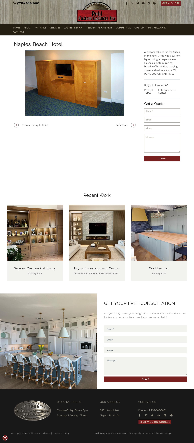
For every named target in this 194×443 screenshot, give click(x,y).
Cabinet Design (73, 27)
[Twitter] (137, 3)
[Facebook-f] (126, 3)
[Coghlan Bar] (159, 233)
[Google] (149, 3)
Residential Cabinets (99, 27)
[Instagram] (132, 3)
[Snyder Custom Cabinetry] (35, 233)
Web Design (101, 433)
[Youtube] (143, 3)
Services (54, 27)
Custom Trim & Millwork (150, 27)
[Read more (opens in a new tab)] (26, 3)
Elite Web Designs (163, 433)
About (28, 27)
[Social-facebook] (139, 415)
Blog (67, 433)
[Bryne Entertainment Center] (97, 233)
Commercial (123, 27)
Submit (162, 158)
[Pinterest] (154, 3)
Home (16, 27)
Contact (18, 31)
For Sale (40, 27)
